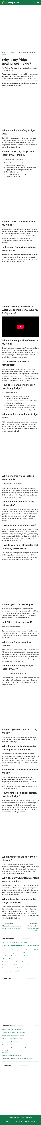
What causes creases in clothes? (12, 968)
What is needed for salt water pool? (12, 1029)
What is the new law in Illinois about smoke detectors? (18, 965)
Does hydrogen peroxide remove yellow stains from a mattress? (18, 1051)
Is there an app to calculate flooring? (13, 1038)
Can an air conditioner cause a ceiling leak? (15, 942)
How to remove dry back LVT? (11, 971)
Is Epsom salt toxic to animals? (11, 959)
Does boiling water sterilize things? (12, 962)
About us (9, 1121)
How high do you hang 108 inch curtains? (14, 1032)
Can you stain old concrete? (10, 1041)
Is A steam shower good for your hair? (13, 953)
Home (4, 52)
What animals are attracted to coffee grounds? (33, 928)
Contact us (18, 1121)
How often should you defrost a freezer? (14, 1048)
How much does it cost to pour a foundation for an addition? (20, 950)
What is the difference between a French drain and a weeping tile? (20, 946)
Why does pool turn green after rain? (13, 1035)
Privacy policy (30, 1121)
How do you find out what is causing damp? (15, 956)
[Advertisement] (20, 28)
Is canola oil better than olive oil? (12, 1055)
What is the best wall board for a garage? (14, 1044)
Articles (11, 52)
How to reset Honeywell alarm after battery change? (17, 1058)
